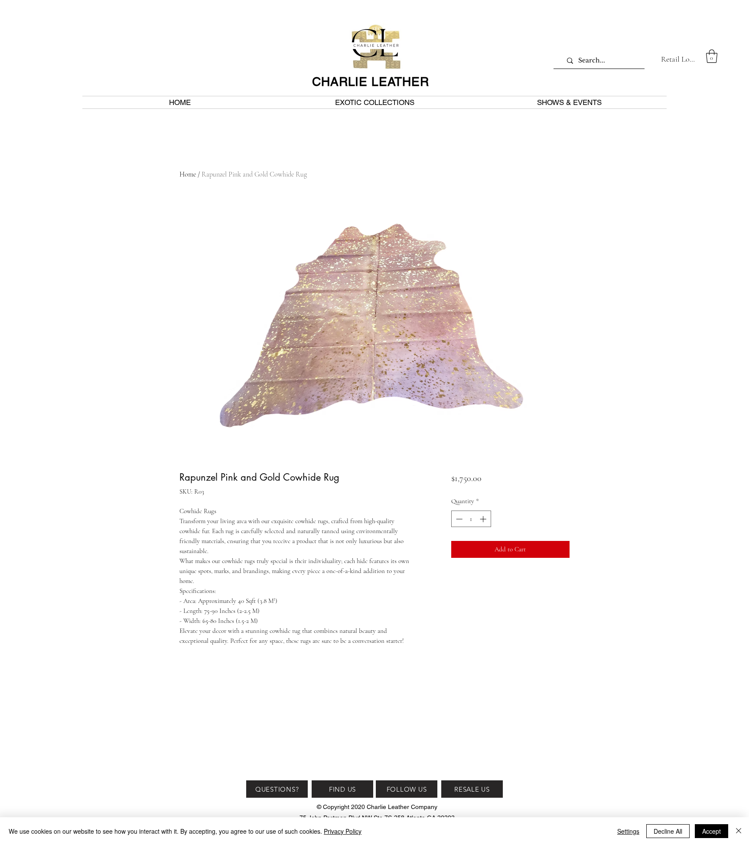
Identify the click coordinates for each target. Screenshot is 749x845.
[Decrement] (458, 519)
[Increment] (484, 519)
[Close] (738, 831)
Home (187, 174)
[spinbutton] (471, 519)
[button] (711, 56)
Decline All (668, 831)
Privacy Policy (342, 831)
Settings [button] (628, 831)
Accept (711, 831)
